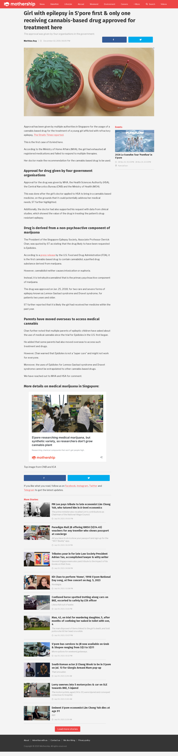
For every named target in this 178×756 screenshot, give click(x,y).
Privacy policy (84, 740)
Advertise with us (39, 740)
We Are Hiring (69, 740)
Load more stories (67, 729)
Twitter (93, 485)
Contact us (55, 740)
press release (48, 255)
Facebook (70, 485)
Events (118, 127)
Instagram (82, 485)
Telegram (29, 490)
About (26, 740)
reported (48, 135)
